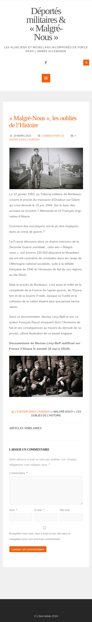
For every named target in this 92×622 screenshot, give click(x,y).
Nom (13, 510)
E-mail (39, 510)
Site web (65, 510)
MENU (46, 78)
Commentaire (18, 473)
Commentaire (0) (52, 135)
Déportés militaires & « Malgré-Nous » (45, 24)
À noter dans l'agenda (33, 411)
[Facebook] (46, 63)
